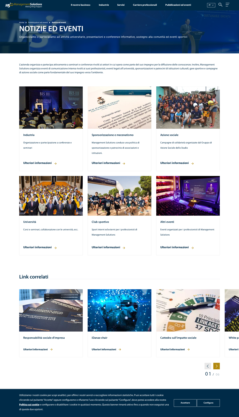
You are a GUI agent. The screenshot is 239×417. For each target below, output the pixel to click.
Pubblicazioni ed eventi (178, 5)
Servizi (121, 5)
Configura (208, 403)
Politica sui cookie (29, 404)
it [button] (210, 5)
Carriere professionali (145, 5)
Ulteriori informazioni (37, 163)
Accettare (185, 403)
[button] (208, 367)
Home (21, 23)
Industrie (104, 5)
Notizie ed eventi (59, 23)
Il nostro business (80, 5)
